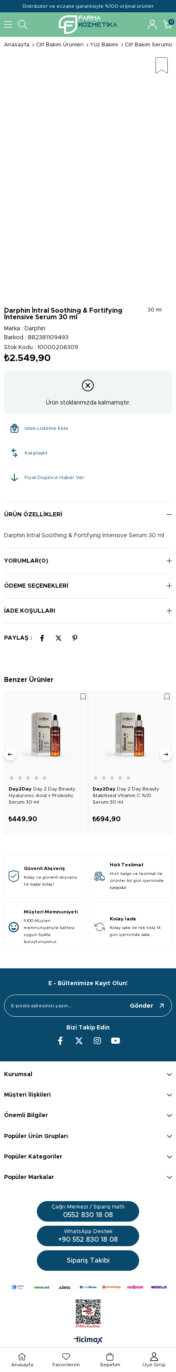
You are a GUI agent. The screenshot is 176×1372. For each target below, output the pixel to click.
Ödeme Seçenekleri (36, 586)
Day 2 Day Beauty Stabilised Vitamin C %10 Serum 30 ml (126, 795)
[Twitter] (79, 1041)
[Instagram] (97, 1041)
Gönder (141, 1006)
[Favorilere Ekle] (162, 66)
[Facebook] (60, 1041)
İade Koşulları (29, 611)
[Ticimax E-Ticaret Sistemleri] (88, 1340)
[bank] (88, 1287)
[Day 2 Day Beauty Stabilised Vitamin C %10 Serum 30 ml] (130, 732)
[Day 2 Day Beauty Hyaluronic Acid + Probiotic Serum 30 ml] (46, 732)
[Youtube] (116, 1041)
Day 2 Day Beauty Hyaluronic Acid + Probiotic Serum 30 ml (42, 795)
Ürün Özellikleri (33, 515)
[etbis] (88, 1313)
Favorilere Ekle (83, 696)
